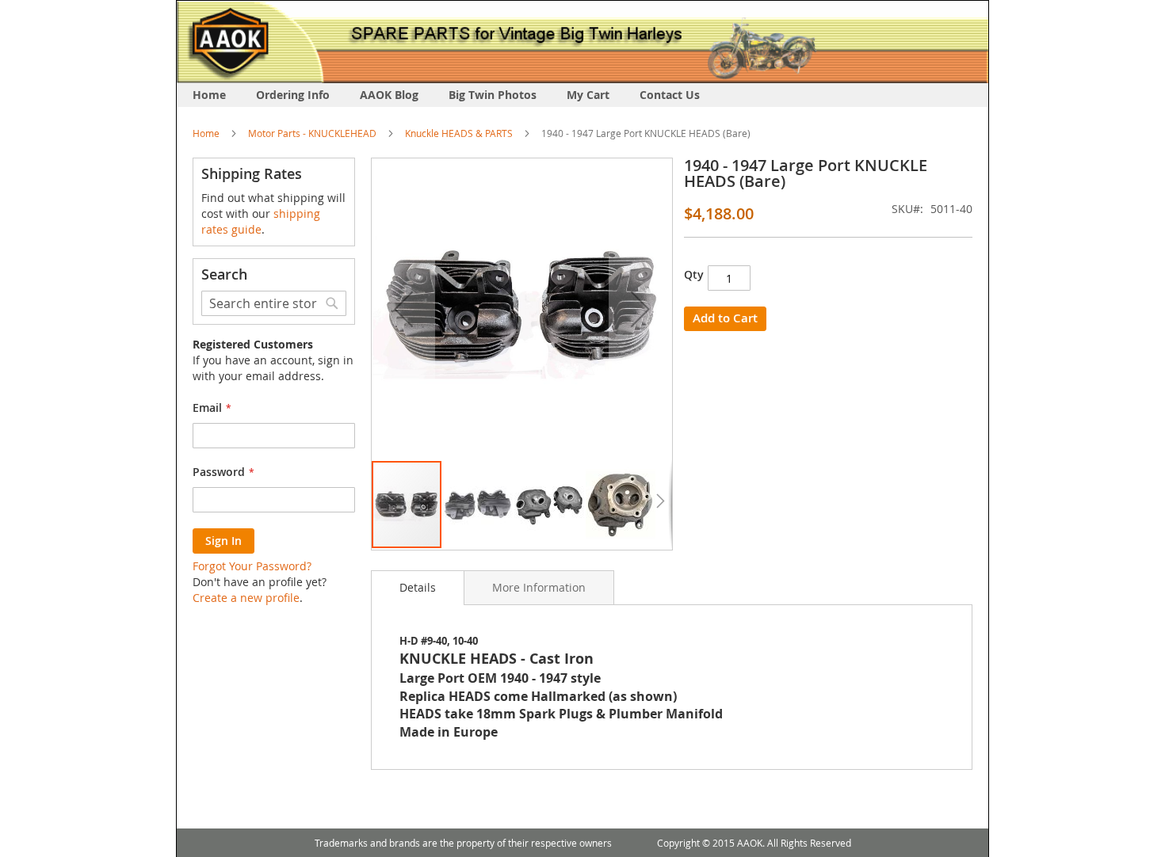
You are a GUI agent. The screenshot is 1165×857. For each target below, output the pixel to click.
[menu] (582, 95)
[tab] (417, 587)
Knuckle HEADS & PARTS (459, 133)
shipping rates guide (260, 221)
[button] (403, 308)
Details (417, 587)
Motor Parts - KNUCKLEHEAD (312, 133)
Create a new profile (246, 597)
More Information (539, 587)
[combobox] (273, 303)
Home (206, 133)
